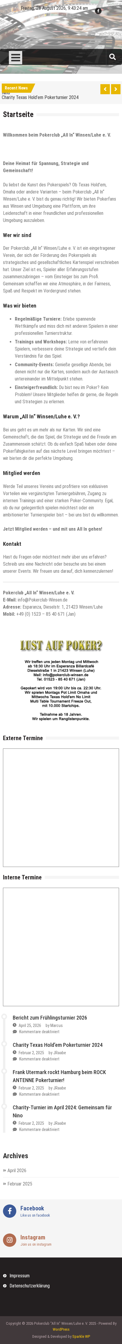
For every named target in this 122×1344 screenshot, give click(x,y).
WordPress (61, 1329)
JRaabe (59, 1052)
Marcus (56, 1025)
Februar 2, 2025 (31, 1052)
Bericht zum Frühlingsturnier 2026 (50, 1018)
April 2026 (16, 1170)
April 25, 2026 (30, 1025)
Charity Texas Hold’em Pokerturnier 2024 (40, 96)
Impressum (19, 1276)
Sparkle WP (81, 1336)
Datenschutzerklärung (29, 1286)
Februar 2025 (19, 1184)
